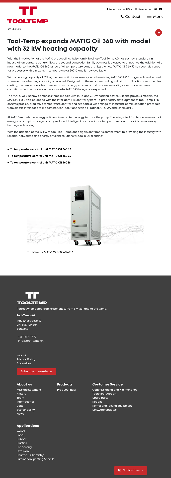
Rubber (21, 439)
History (21, 394)
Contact (132, 16)
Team (20, 398)
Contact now (131, 470)
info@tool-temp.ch (31, 341)
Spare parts (100, 398)
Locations (114, 9)
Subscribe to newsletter (36, 371)
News (20, 414)
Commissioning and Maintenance (114, 390)
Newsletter (144, 9)
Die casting (24, 447)
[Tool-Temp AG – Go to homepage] (27, 14)
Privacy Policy (26, 359)
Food (20, 435)
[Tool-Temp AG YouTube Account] (161, 9)
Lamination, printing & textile (35, 459)
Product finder (66, 390)
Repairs (97, 402)
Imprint (21, 355)
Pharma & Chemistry (30, 455)
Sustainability (26, 410)
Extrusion (23, 451)
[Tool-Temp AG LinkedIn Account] (156, 9)
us (127, 9)
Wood (21, 431)
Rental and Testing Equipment (112, 406)
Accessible (24, 363)
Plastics (22, 443)
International (25, 402)
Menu (158, 16)
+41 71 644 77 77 (27, 337)
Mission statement (29, 390)
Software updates (104, 410)
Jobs (20, 406)
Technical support (104, 394)
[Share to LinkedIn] (158, 32)
